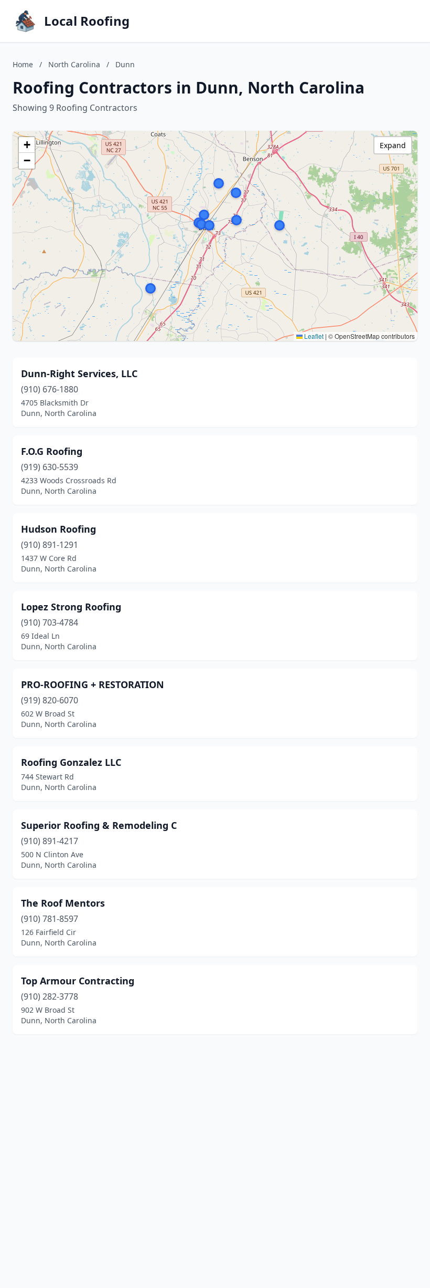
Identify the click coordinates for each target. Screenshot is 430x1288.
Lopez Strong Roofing (71, 606)
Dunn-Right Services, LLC (79, 373)
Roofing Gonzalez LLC (71, 762)
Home (23, 64)
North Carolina (74, 64)
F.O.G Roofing (51, 451)
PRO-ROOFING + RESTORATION (92, 684)
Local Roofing (87, 21)
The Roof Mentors (63, 903)
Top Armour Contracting (77, 980)
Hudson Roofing (58, 529)
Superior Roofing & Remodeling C (99, 825)
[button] (150, 288)
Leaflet (313, 335)
